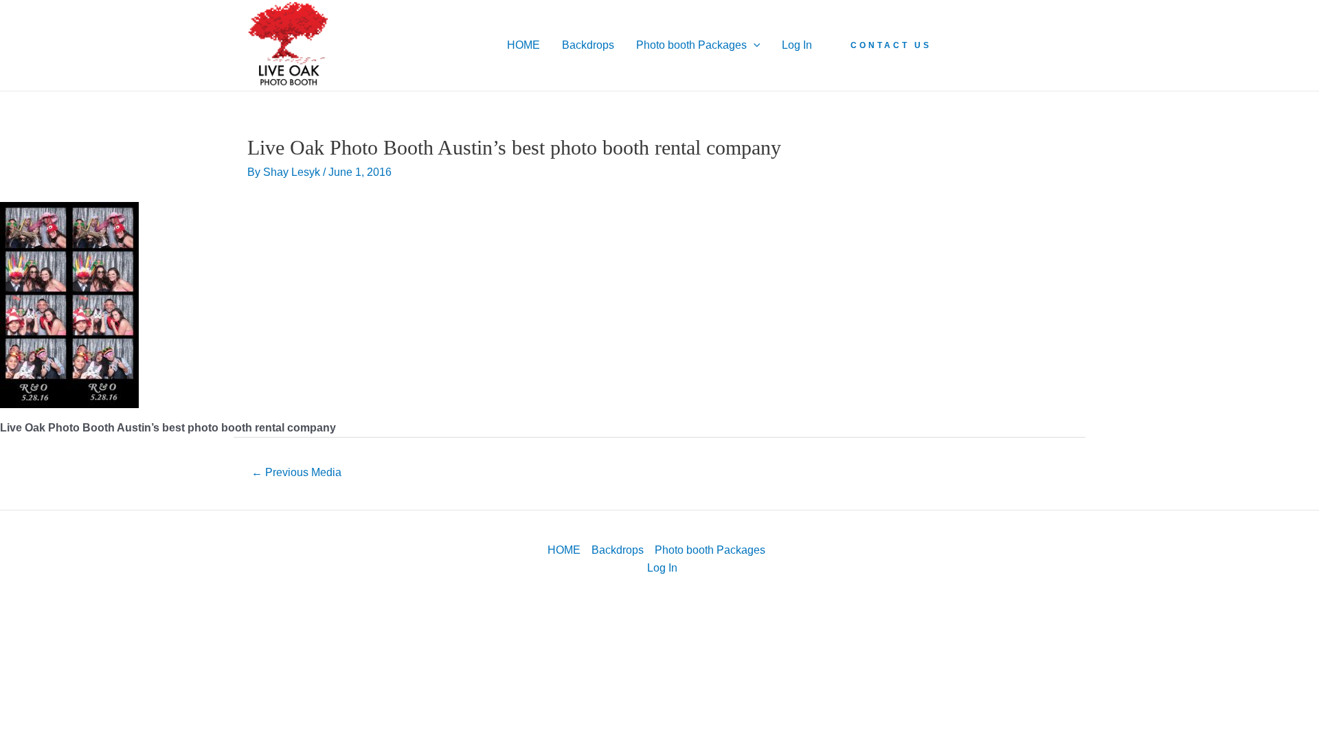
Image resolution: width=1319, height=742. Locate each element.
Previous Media (296, 472)
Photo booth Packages (691, 45)
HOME (523, 45)
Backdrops (588, 45)
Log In (797, 45)
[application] (753, 45)
